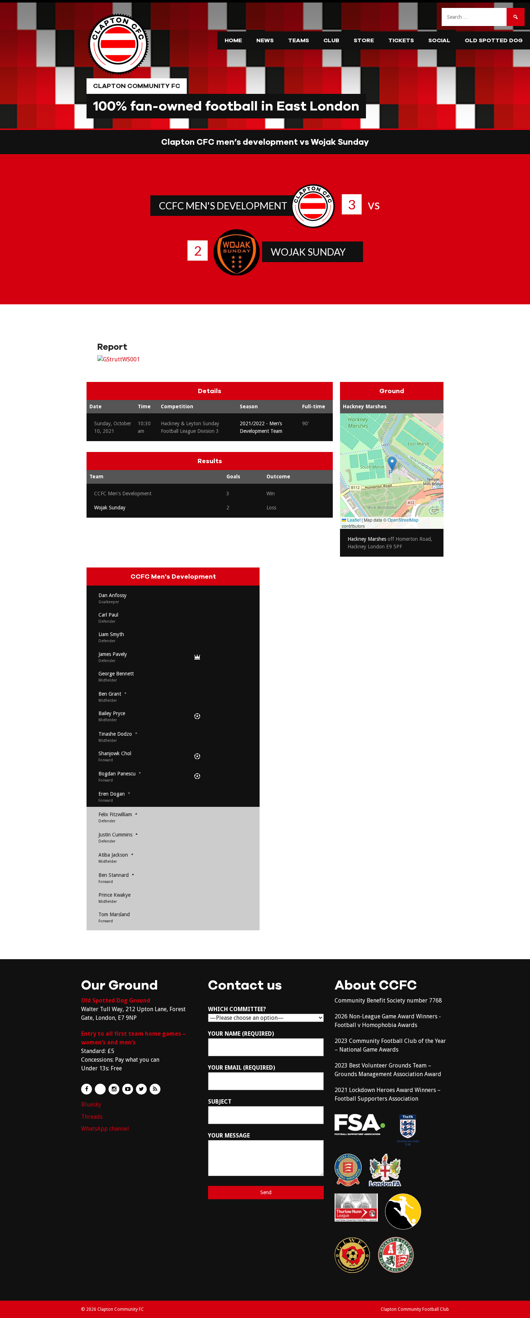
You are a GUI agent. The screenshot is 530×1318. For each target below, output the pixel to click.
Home (233, 40)
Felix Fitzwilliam (115, 814)
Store (364, 40)
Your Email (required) (241, 1067)
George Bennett (116, 674)
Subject (219, 1101)
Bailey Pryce (111, 713)
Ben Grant (109, 694)
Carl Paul (108, 615)
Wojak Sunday (308, 252)
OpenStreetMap (403, 520)
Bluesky (91, 1104)
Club (331, 40)
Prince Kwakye (114, 895)
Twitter (141, 1089)
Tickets (401, 40)
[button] (392, 463)
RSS (155, 1089)
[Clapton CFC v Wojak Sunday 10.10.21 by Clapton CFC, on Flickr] (118, 359)
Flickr (100, 1089)
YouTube (127, 1089)
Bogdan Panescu (117, 774)
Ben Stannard (113, 875)
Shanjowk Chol (114, 753)
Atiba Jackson (113, 855)
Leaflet (353, 520)
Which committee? (237, 1009)
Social (439, 40)
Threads (91, 1116)
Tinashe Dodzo (115, 734)
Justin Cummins (115, 835)
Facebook (86, 1089)
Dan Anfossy (112, 595)
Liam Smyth (111, 634)
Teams (298, 40)
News (265, 40)
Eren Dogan (111, 794)
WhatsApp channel (105, 1128)
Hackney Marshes (365, 406)
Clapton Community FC (136, 86)
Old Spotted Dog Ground (115, 1000)
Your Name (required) (241, 1033)
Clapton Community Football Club (415, 1309)
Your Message (229, 1135)
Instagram (114, 1089)
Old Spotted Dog (494, 40)
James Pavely (112, 654)
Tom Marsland (114, 914)
